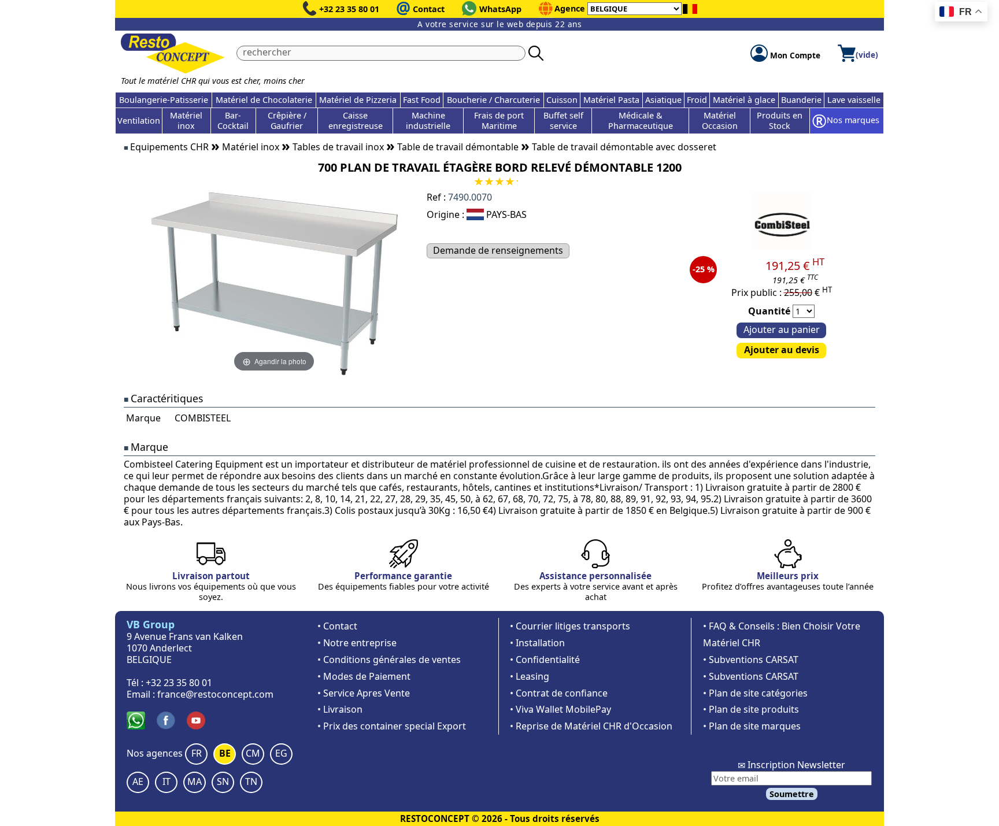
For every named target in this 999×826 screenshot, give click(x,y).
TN (251, 781)
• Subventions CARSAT (750, 659)
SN (223, 781)
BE (225, 753)
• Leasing (529, 676)
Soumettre (791, 793)
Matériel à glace (744, 99)
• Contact (337, 626)
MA (194, 781)
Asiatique (663, 99)
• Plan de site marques (752, 726)
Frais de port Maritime (499, 120)
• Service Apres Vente (363, 693)
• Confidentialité (545, 659)
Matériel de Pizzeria (358, 99)
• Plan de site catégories (755, 693)
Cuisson (562, 99)
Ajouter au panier (781, 329)
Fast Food (422, 99)
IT (166, 781)
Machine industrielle (428, 120)
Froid (697, 99)
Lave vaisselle (853, 99)
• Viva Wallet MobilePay (560, 709)
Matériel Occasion (720, 120)
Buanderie (801, 99)
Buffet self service (563, 120)
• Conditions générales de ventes (389, 659)
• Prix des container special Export (391, 726)
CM (253, 753)
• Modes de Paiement (363, 676)
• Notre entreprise (357, 642)
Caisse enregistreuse (355, 120)
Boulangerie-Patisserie (163, 99)
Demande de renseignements (498, 250)
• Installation (537, 642)
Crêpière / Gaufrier (287, 120)
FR (196, 753)
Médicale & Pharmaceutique (640, 120)
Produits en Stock (779, 120)
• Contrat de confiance (559, 693)
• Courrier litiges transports (570, 626)
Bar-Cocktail (233, 120)
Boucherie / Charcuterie (493, 99)
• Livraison (339, 709)
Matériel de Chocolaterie (264, 99)
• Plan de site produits (751, 709)
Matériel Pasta (611, 99)
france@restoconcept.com (215, 694)
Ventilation (138, 120)
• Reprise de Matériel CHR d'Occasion (591, 726)
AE (137, 781)
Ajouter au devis (781, 349)
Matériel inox (186, 120)
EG (281, 753)
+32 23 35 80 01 (349, 8)
